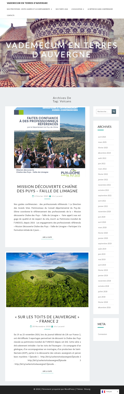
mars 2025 (102, 142)
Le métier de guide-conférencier (100, 9)
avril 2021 (102, 201)
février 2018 (103, 302)
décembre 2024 (104, 153)
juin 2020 (101, 217)
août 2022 (102, 158)
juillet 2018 (102, 291)
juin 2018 (101, 297)
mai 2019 (101, 259)
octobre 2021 (103, 190)
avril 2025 (102, 137)
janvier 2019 (103, 275)
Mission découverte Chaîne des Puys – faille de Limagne (47, 188)
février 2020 (103, 233)
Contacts (10, 15)
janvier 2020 (103, 238)
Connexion (102, 334)
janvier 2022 (103, 179)
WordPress (70, 389)
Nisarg (87, 389)
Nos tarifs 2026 (62, 9)
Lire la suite (48, 236)
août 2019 (102, 249)
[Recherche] (114, 111)
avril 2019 (102, 265)
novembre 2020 (104, 211)
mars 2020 (102, 227)
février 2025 (103, 147)
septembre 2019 (105, 243)
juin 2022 (101, 163)
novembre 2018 (104, 281)
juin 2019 (101, 254)
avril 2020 (102, 222)
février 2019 (103, 270)
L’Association (76, 9)
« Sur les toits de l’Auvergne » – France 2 (47, 319)
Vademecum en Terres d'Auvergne (27, 2)
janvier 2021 (103, 206)
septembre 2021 (105, 195)
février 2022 (103, 174)
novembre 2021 (104, 185)
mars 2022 (102, 169)
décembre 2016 (104, 307)
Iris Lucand (57, 196)
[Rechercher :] (106, 111)
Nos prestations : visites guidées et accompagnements (28, 9)
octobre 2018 (103, 286)
